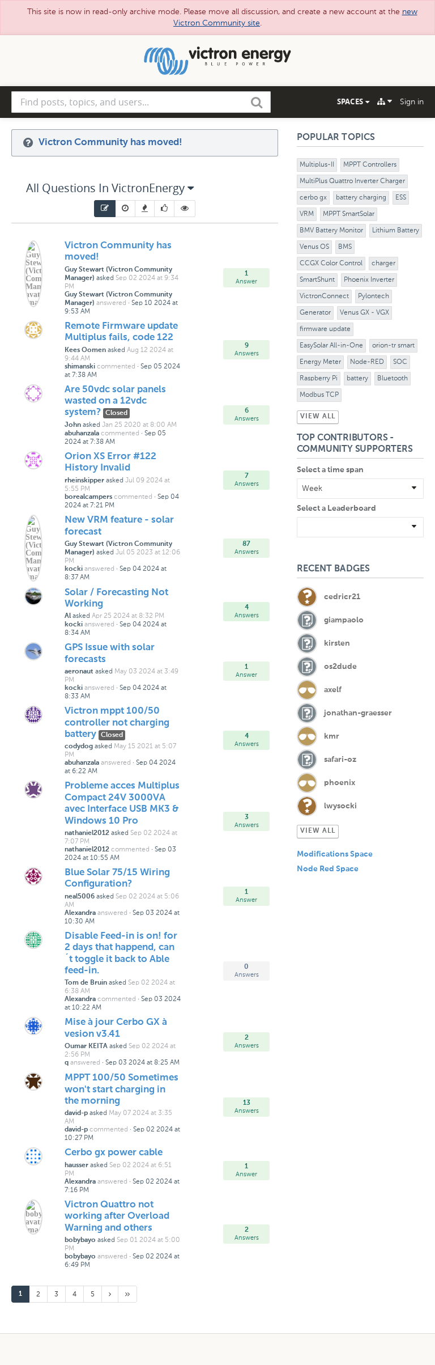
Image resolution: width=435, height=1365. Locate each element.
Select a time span (330, 470)
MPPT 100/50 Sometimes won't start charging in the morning (121, 1089)
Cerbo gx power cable (114, 1153)
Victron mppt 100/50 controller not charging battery (117, 722)
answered (111, 303)
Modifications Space (335, 854)
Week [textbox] (312, 488)
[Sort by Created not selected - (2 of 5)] (125, 208)
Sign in (412, 102)
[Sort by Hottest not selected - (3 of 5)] (145, 208)
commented (116, 366)
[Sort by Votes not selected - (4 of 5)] (164, 208)
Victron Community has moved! (110, 142)
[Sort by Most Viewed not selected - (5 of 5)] (184, 208)
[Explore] (384, 101)
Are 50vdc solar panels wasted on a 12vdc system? (115, 401)
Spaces (351, 101)
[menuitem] (105, 208)
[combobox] (141, 102)
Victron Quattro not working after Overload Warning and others (117, 1216)
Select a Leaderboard (336, 508)
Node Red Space (328, 869)
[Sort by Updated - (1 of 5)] (105, 208)
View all (317, 416)
